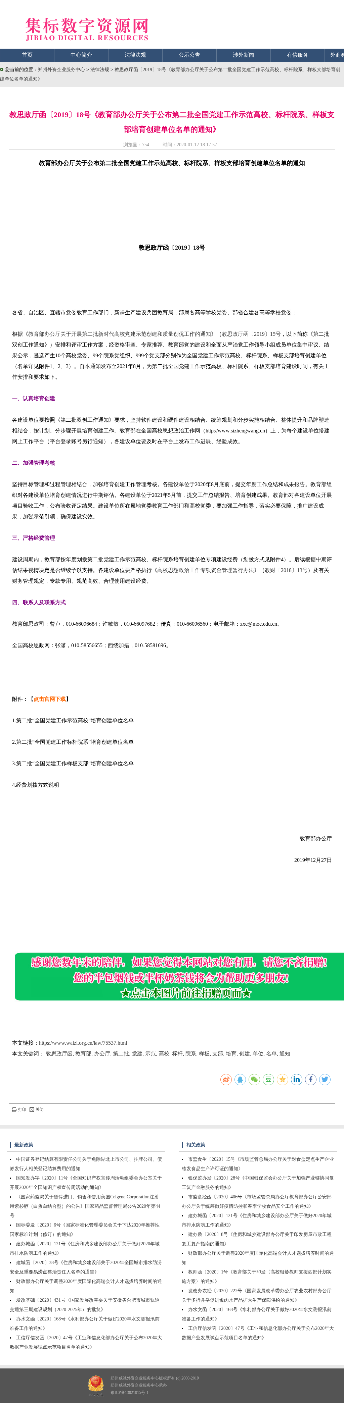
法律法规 (135, 55)
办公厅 (102, 1053)
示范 (150, 1053)
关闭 (40, 1109)
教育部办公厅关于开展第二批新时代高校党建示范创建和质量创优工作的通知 (119, 334)
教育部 (83, 1053)
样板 (204, 1053)
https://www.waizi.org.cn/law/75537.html (83, 1043)
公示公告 (189, 55)
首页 (27, 55)
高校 (164, 1053)
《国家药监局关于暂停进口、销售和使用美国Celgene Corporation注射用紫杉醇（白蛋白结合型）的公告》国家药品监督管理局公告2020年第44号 (85, 1206)
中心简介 (81, 55)
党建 (137, 1053)
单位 (258, 1053)
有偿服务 (297, 55)
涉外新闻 (243, 55)
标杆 (177, 1053)
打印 (22, 1109)
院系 (190, 1053)
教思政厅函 (59, 1053)
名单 (271, 1053)
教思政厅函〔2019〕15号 (251, 334)
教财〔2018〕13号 (286, 570)
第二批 (121, 1053)
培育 (231, 1053)
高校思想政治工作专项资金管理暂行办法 (205, 570)
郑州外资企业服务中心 (61, 69)
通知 (285, 1053)
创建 (244, 1053)
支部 (217, 1053)
